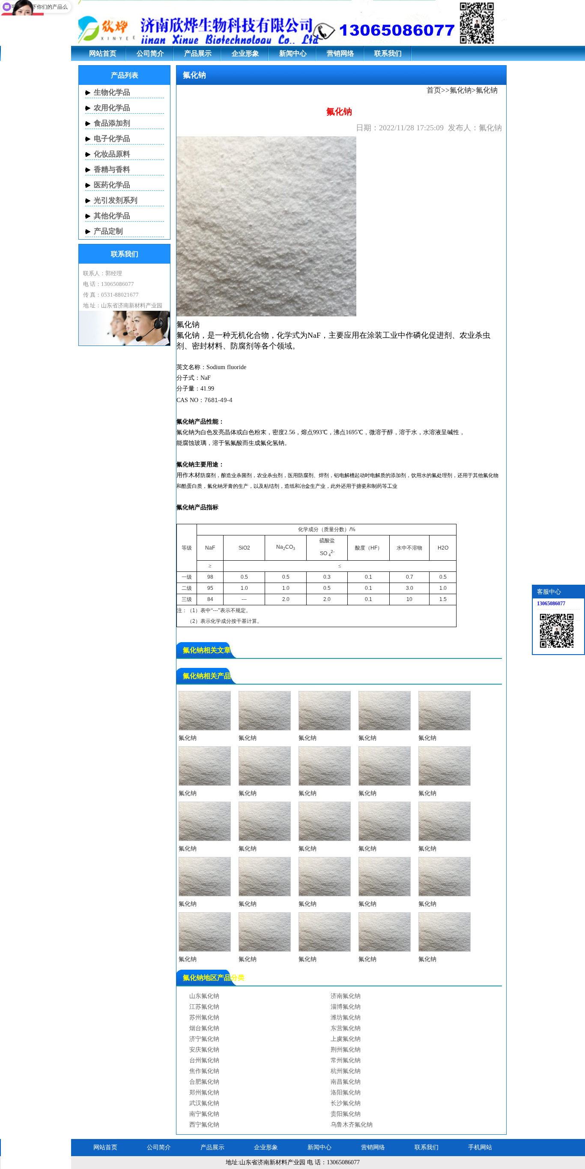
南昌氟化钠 (346, 1082)
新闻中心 (293, 53)
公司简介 (150, 53)
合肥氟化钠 (204, 1082)
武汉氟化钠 (204, 1103)
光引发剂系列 (115, 200)
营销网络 (340, 53)
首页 (434, 90)
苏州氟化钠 (204, 1017)
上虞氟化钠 (346, 1039)
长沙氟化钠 (346, 1103)
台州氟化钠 (204, 1060)
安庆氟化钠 (204, 1049)
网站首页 (102, 53)
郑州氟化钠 (204, 1092)
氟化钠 (461, 90)
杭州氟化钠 (346, 1071)
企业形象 (245, 53)
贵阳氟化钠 (346, 1114)
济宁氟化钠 (204, 1039)
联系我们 (388, 53)
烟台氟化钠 (204, 1028)
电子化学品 (112, 139)
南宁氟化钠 (204, 1114)
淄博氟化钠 (346, 1007)
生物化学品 (112, 92)
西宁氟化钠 (204, 1124)
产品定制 (108, 231)
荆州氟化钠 (346, 1049)
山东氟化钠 (204, 996)
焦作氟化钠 (204, 1071)
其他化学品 (112, 216)
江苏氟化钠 (204, 1007)
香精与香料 (112, 169)
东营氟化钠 (346, 1028)
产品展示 (198, 53)
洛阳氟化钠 (346, 1092)
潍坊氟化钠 (346, 1017)
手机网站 (480, 1147)
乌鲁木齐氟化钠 (352, 1124)
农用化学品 (112, 108)
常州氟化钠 (346, 1060)
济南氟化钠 (346, 996)
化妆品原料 (112, 154)
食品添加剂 (112, 123)
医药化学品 (112, 185)
